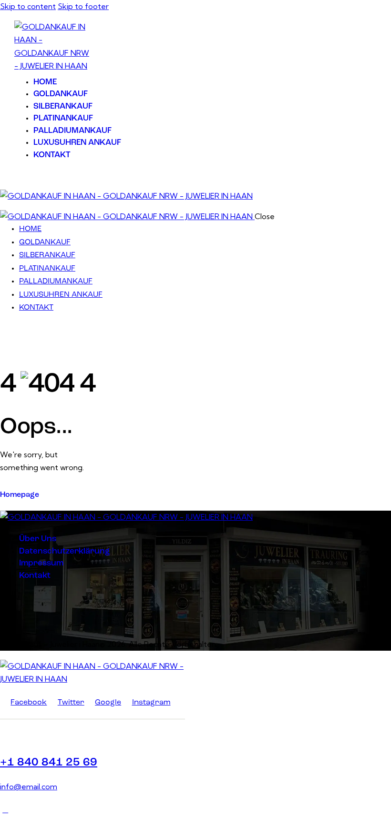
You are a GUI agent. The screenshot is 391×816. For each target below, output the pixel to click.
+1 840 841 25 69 (48, 762)
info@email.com (28, 786)
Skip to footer (83, 6)
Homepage (19, 495)
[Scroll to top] (5, 809)
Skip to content (28, 6)
